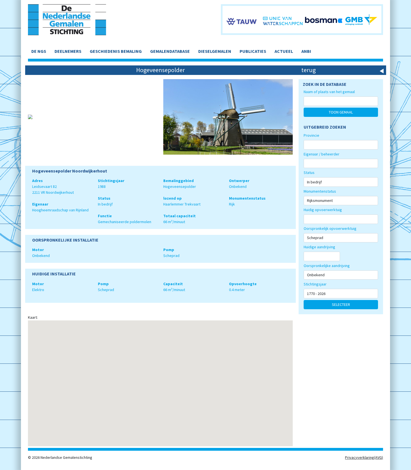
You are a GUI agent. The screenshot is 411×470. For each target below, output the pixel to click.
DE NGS (38, 51)
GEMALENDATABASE (170, 51)
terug (308, 70)
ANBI (306, 51)
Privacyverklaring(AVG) (364, 457)
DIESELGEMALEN (214, 51)
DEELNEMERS (68, 51)
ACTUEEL (284, 51)
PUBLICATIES (253, 51)
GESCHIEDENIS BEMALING (116, 51)
